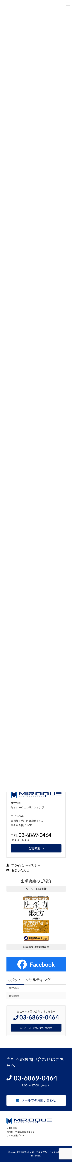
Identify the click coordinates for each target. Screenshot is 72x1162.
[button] (36, 838)
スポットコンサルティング (28, 979)
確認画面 (14, 995)
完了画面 (14, 988)
